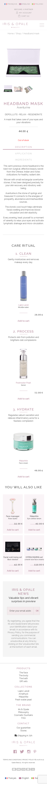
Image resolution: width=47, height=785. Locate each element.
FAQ (23, 718)
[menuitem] (11, 4)
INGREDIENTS (23, 160)
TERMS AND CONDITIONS (12, 760)
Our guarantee (23, 727)
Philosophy (23, 712)
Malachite (23, 697)
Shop (18, 33)
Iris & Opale (23, 709)
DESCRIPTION (23, 147)
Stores (23, 730)
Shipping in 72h (25, 735)
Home (11, 33)
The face (23, 672)
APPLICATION (23, 153)
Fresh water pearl (23, 699)
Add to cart (23, 321)
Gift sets (23, 681)
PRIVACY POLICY (28, 760)
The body (23, 675)
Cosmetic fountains (23, 715)
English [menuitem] (26, 4)
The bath (23, 678)
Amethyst (23, 694)
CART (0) (25, 16)
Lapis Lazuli (23, 691)
